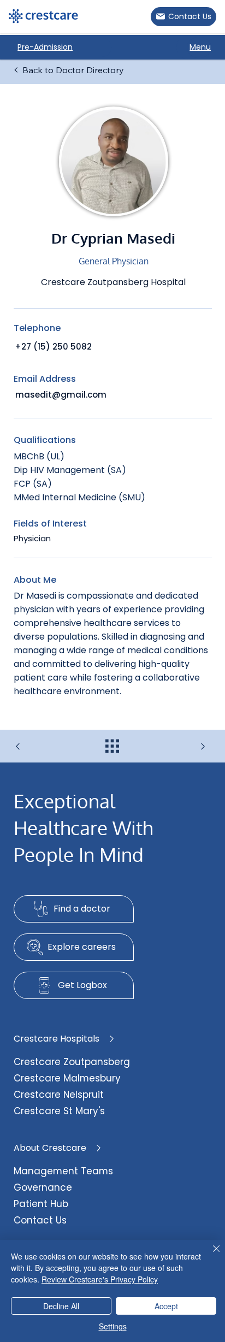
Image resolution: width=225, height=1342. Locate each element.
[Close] (210, 1255)
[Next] (178, 746)
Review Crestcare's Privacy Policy (100, 1279)
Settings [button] (113, 1326)
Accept (166, 1305)
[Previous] (47, 746)
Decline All (61, 1305)
